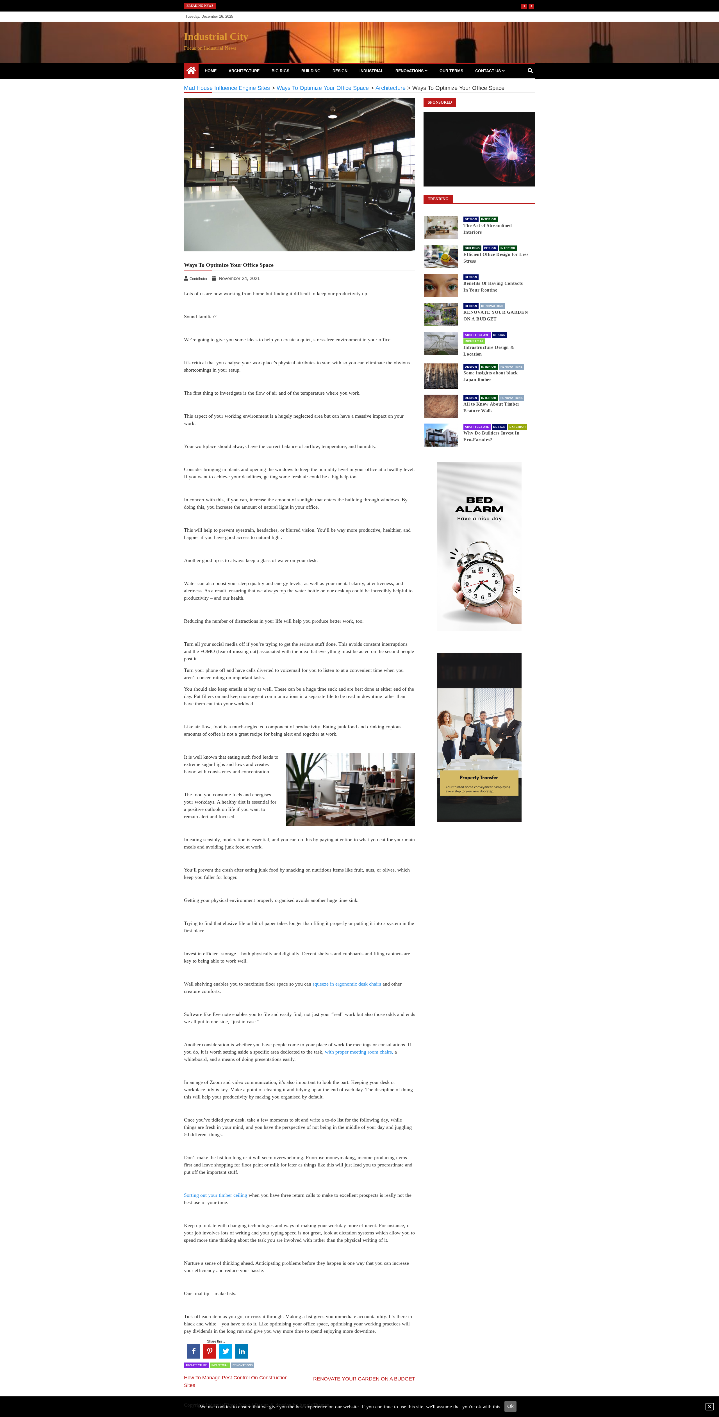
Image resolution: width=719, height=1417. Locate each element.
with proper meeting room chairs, (359, 1052)
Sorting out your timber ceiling (215, 1195)
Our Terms (451, 71)
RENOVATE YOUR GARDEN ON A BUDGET (364, 1379)
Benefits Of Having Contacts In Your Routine (493, 286)
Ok (510, 1406)
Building (310, 71)
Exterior (517, 426)
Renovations (409, 71)
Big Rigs (280, 71)
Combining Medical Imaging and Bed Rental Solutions (275, 5)
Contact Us (488, 71)
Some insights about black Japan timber (490, 376)
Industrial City (216, 36)
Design (340, 71)
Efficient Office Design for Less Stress (495, 257)
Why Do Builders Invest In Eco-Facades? (491, 436)
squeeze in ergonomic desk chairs (347, 984)
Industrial (371, 71)
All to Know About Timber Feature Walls (491, 407)
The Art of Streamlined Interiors (487, 229)
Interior (488, 219)
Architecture (244, 71)
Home (211, 71)
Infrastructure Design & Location (488, 350)
